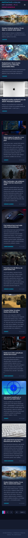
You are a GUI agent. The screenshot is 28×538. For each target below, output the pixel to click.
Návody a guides (8, 204)
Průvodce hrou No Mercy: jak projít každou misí (13, 268)
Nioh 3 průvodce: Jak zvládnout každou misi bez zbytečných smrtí (14, 183)
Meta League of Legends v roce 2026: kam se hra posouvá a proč (14, 138)
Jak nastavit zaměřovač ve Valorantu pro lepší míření (12, 398)
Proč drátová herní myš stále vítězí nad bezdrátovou (13, 226)
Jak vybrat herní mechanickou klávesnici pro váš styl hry (13, 440)
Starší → (23, 512)
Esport (6, 160)
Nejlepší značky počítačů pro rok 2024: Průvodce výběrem (14, 100)
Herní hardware (8, 246)
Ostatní (4, 39)
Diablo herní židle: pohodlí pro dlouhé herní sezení (13, 353)
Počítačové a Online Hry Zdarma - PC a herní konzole (11, 4)
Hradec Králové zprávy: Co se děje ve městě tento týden (13, 29)
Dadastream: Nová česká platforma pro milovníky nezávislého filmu (11, 64)
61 (16, 512)
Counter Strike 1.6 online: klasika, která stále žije (12, 311)
